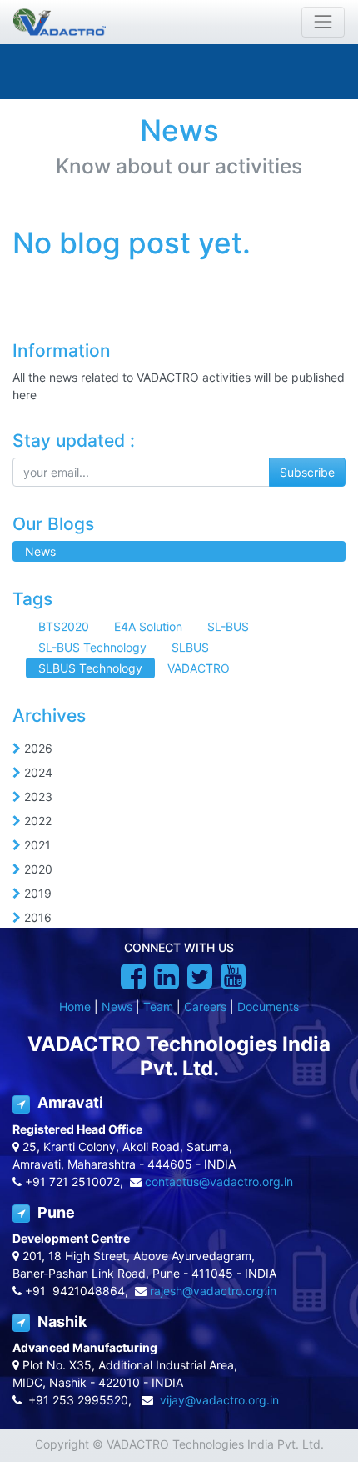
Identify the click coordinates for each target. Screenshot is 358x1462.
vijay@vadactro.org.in (219, 1400)
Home (75, 1006)
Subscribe (307, 472)
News (117, 1006)
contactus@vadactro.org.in (219, 1181)
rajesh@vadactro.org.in (213, 1291)
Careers (205, 1006)
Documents (268, 1006)
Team (158, 1006)
